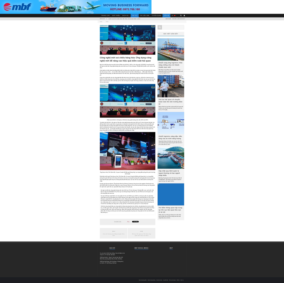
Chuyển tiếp (165, 280)
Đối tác (178, 280)
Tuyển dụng (156, 15)
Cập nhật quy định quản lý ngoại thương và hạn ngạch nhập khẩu (125, 18)
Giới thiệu (116, 15)
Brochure (168, 18)
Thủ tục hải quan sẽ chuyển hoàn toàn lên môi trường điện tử (170, 102)
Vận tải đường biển (143, 280)
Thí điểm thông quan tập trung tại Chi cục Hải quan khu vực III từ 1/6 (170, 210)
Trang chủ (105, 15)
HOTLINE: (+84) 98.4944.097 (178, 18)
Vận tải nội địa (159, 280)
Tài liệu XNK (144, 15)
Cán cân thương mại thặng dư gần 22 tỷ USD (113, 234)
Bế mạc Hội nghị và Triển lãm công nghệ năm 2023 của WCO (141, 234)
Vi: (173, 15)
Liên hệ (166, 15)
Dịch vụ (125, 15)
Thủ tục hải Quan (172, 280)
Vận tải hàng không (151, 280)
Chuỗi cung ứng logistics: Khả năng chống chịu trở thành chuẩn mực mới (170, 65)
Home (101, 21)
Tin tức (135, 15)
